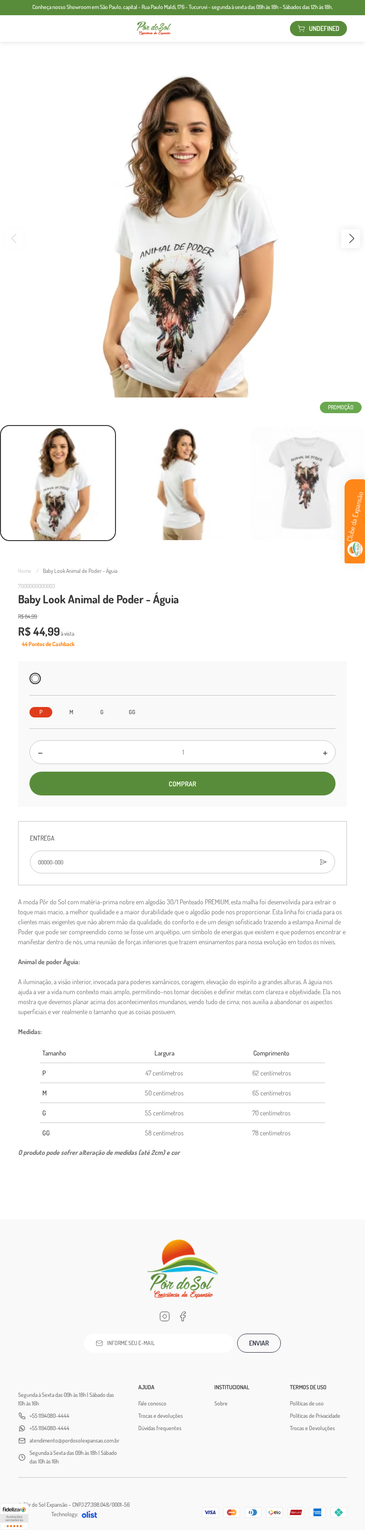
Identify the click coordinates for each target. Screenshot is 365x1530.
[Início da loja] (154, 28)
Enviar (259, 1343)
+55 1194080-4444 (49, 1415)
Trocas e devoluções (160, 1415)
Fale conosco (152, 1403)
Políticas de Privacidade (315, 1415)
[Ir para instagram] (164, 1316)
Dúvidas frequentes (160, 1428)
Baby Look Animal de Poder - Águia (80, 570)
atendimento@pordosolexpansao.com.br (74, 1440)
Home (28, 570)
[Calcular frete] (323, 862)
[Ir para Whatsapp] (200, 1316)
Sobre (221, 1403)
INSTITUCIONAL (232, 1387)
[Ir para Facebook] (182, 1316)
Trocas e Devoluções (312, 1428)
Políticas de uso (307, 1403)
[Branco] (35, 678)
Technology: (64, 1514)
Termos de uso (308, 1387)
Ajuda (146, 1387)
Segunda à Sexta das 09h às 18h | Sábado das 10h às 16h (66, 1399)
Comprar (182, 784)
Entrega (42, 838)
